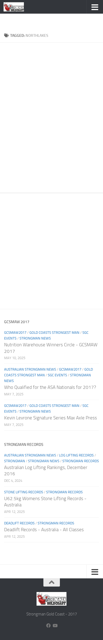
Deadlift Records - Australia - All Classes (44, 529)
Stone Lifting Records (23, 492)
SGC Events (57, 375)
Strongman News (35, 338)
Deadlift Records (19, 523)
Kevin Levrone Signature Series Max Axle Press (50, 417)
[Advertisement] (53, 20)
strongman (14, 461)
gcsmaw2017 (15, 332)
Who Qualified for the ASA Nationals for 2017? (50, 387)
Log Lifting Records (76, 455)
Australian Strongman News (30, 369)
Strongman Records (80, 461)
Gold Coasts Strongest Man (54, 332)
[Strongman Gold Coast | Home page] (17, 6)
